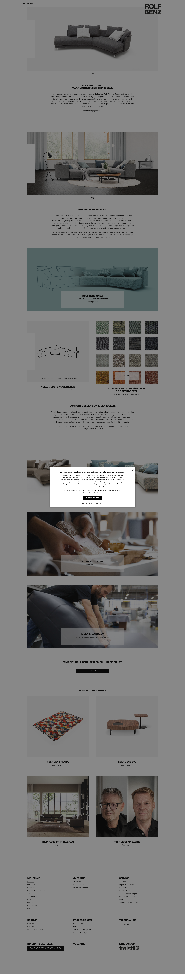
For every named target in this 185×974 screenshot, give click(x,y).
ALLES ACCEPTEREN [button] (92, 497)
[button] (92, 503)
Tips (101, 492)
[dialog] (92, 487)
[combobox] (133, 470)
